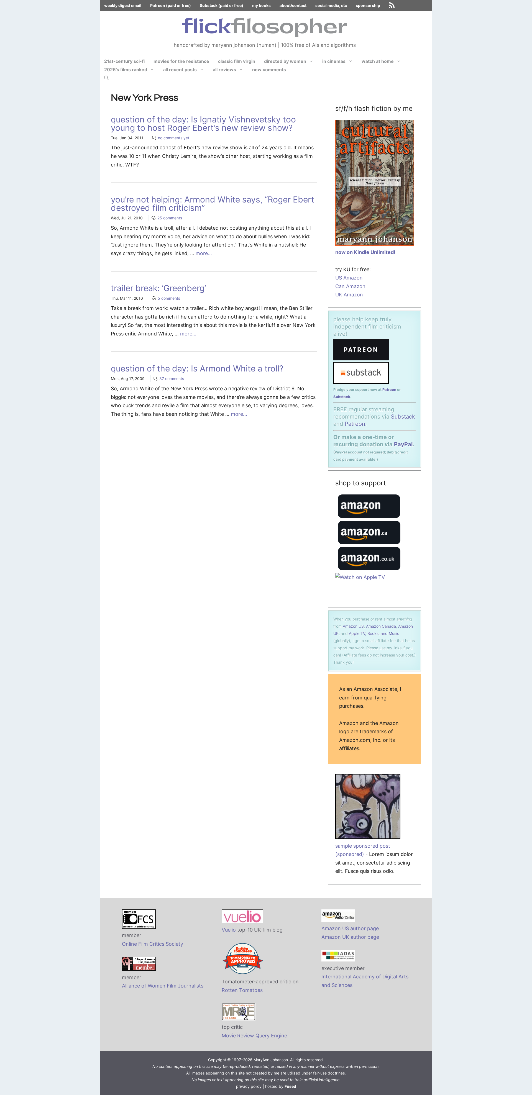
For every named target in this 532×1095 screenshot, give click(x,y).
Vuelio (229, 930)
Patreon (389, 389)
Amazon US (353, 626)
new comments (269, 69)
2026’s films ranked (125, 69)
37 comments (171, 378)
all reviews (224, 69)
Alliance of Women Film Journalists (162, 986)
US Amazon (349, 278)
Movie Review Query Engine (254, 1035)
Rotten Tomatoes (242, 990)
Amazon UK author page (350, 937)
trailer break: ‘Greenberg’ (158, 288)
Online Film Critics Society (152, 944)
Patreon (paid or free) (170, 5)
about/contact (293, 5)
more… (204, 253)
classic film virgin (236, 61)
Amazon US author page (350, 928)
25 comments (169, 218)
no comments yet (173, 137)
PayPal (403, 444)
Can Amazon (350, 286)
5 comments (169, 298)
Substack (341, 396)
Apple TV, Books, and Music (374, 633)
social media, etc (331, 5)
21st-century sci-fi (124, 61)
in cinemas (334, 61)
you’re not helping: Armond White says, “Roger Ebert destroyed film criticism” (212, 203)
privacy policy (249, 1086)
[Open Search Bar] (106, 78)
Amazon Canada (381, 626)
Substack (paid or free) (221, 5)
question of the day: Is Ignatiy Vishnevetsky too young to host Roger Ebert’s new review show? (203, 123)
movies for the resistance (181, 61)
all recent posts (180, 69)
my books (261, 5)
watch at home (378, 61)
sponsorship (368, 5)
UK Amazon (349, 295)
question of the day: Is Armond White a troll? (197, 368)
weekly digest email (122, 5)
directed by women (285, 61)
